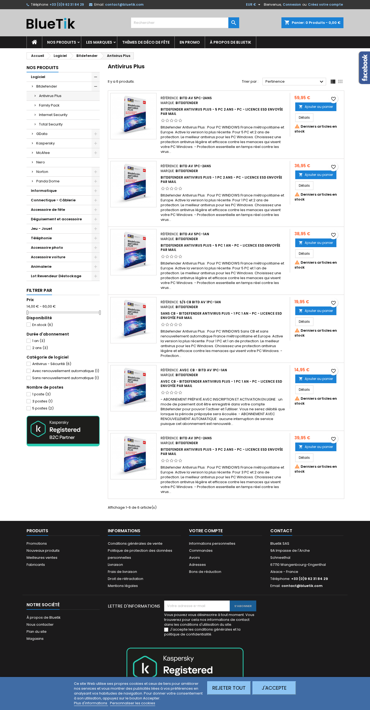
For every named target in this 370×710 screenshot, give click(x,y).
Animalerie (41, 266)
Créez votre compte (325, 4)
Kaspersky (45, 143)
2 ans (40, 347)
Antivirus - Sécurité (51, 363)
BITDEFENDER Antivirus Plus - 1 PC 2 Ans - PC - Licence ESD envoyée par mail (221, 179)
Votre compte (206, 531)
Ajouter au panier (316, 106)
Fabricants (36, 564)
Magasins (35, 638)
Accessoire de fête (48, 209)
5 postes (43, 408)
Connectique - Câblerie (53, 200)
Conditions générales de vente (135, 543)
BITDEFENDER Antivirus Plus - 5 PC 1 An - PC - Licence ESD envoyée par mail (220, 247)
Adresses (197, 564)
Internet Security (53, 114)
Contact (281, 531)
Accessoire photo (47, 247)
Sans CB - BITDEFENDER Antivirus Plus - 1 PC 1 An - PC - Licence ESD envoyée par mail (221, 315)
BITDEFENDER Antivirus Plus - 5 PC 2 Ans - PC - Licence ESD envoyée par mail (222, 111)
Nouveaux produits (43, 550)
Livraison (115, 564)
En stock (42, 324)
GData (41, 133)
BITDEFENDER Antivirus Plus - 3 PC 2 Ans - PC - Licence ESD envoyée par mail (222, 451)
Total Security (51, 124)
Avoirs (194, 557)
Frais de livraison (122, 571)
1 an (38, 340)
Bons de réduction (205, 571)
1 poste (41, 394)
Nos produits (61, 42)
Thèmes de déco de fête (146, 42)
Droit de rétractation (125, 578)
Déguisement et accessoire (56, 219)
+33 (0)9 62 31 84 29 (67, 4)
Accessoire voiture (48, 257)
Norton (42, 171)
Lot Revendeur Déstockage (56, 276)
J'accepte (274, 688)
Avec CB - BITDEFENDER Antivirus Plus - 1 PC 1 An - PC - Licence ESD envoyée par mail (221, 383)
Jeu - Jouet (41, 228)
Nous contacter (40, 624)
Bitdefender (46, 86)
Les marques (99, 42)
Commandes (201, 550)
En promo (190, 42)
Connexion (292, 4)
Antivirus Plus (50, 95)
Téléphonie (41, 238)
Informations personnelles (212, 543)
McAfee (43, 152)
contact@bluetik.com (124, 4)
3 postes (42, 401)
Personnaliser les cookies (132, 703)
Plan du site (37, 631)
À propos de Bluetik (230, 42)
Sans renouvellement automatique (65, 377)
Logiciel (38, 76)
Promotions (37, 543)
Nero (40, 162)
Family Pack (49, 105)
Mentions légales (123, 585)
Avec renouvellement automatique (65, 370)
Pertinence (295, 82)
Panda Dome (48, 181)
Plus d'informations (91, 703)
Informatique (44, 190)
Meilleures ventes (42, 557)
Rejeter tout (229, 688)
